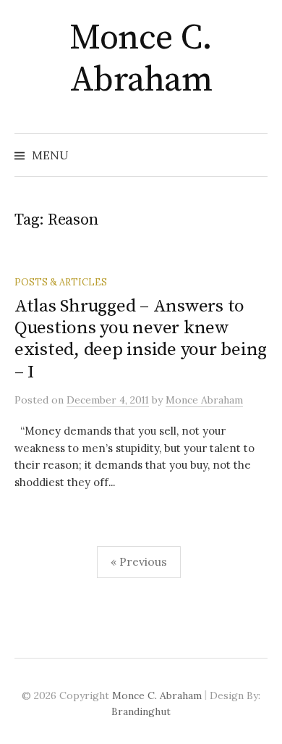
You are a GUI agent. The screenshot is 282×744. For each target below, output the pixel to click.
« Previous (139, 561)
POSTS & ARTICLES (60, 282)
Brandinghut (141, 711)
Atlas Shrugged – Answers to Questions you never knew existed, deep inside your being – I (140, 339)
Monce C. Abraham (140, 59)
